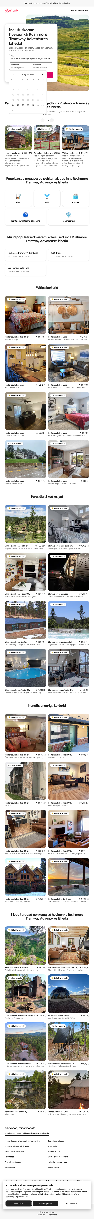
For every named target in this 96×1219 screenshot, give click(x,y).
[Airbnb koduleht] (11, 10)
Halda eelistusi (72, 1203)
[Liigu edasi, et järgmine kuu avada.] (42, 74)
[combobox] (31, 58)
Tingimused (52, 1215)
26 (23, 105)
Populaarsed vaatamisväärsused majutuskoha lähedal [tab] (27, 1133)
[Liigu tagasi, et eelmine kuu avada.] (13, 74)
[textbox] (20, 67)
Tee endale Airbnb (79, 10)
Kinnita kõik (18, 1203)
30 (43, 105)
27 (28, 105)
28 (33, 105)
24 (13, 105)
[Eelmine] (42, 120)
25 (18, 105)
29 (38, 105)
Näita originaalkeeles (61, 3)
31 (13, 110)
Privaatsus (41, 1215)
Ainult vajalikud (45, 1203)
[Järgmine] (52, 120)
